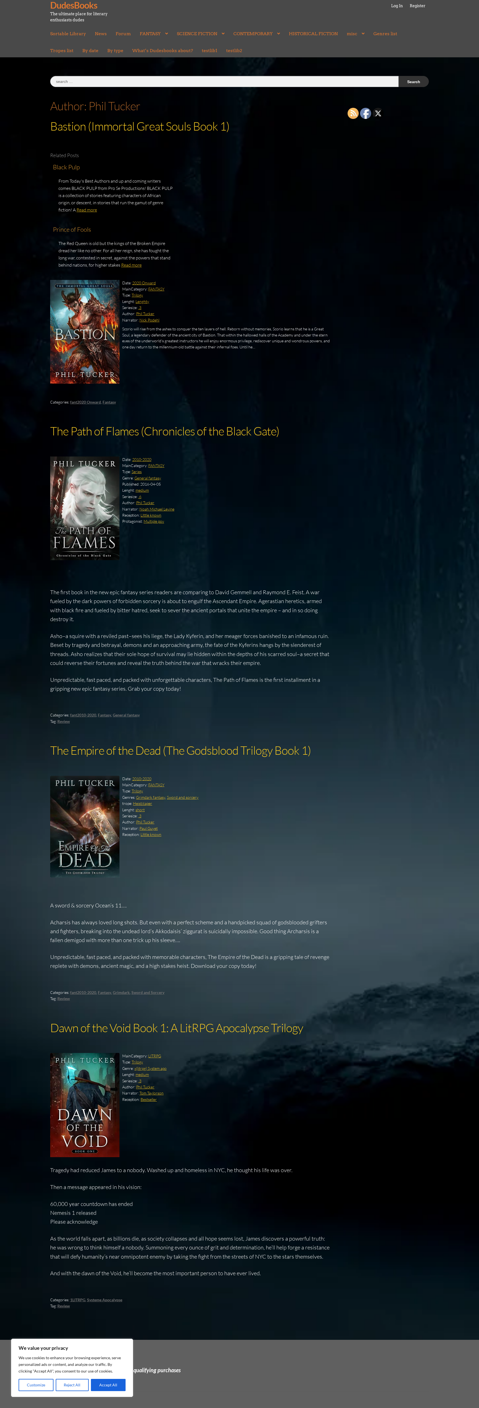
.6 (139, 496)
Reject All (72, 1385)
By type (115, 50)
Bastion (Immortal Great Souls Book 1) (140, 126)
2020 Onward (144, 282)
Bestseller (149, 1099)
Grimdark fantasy (150, 797)
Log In (397, 6)
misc (352, 33)
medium (142, 490)
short (140, 809)
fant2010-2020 (83, 715)
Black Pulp (66, 167)
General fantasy (147, 478)
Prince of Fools (72, 229)
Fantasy (109, 402)
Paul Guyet (148, 828)
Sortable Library (68, 33)
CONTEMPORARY (253, 33)
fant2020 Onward (85, 402)
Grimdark (121, 992)
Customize (36, 1385)
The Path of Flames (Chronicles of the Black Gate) (164, 431)
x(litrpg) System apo (150, 1068)
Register (418, 6)
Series (137, 471)
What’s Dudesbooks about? (162, 50)
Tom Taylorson (151, 1093)
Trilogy (137, 295)
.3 (139, 307)
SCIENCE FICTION (197, 33)
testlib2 (234, 50)
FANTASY (150, 33)
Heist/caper (142, 803)
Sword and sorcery (182, 797)
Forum (123, 33)
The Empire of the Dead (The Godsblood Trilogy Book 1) (180, 750)
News (101, 33)
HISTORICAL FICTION (313, 33)
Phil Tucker (145, 313)
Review (63, 721)
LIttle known (151, 515)
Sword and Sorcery (147, 992)
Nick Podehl (149, 320)
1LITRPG (77, 1299)
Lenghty (142, 301)
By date (90, 50)
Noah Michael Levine (156, 509)
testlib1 (209, 50)
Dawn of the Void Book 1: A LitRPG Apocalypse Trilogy (176, 1028)
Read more (87, 210)
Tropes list (61, 50)
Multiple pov (154, 521)
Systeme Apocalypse (104, 1299)
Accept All (108, 1385)
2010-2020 (141, 459)
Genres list (385, 33)
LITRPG (154, 1056)
